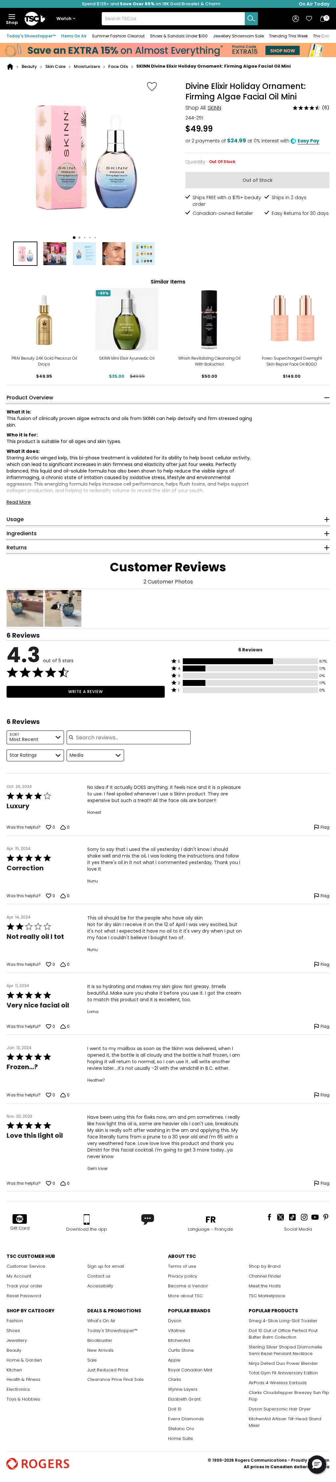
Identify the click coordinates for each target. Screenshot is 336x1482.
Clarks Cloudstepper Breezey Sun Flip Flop (289, 1395)
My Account (19, 1276)
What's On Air (101, 1321)
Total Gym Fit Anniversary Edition (283, 1373)
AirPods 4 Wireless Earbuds (278, 1383)
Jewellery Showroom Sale (238, 36)
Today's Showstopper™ (31, 36)
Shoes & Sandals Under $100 (179, 36)
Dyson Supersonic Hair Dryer (280, 1409)
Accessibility (100, 1286)
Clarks (174, 1379)
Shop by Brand (265, 1266)
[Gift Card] (20, 1219)
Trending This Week (288, 36)
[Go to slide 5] (95, 237)
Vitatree (176, 1330)
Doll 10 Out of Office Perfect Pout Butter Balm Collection (283, 1333)
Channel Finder (265, 1276)
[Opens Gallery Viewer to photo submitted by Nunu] (25, 608)
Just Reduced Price (107, 1370)
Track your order (24, 1286)
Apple (174, 1360)
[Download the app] (86, 1219)
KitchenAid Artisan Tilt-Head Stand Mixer (285, 1422)
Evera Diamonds (186, 1419)
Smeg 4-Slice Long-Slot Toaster (283, 1321)
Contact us (99, 1276)
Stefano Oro (181, 1429)
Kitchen (14, 1370)
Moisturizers (87, 66)
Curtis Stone (181, 1350)
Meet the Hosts (265, 1286)
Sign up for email (105, 1266)
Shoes (13, 1330)
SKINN (214, 108)
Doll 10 (174, 1409)
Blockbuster (99, 1340)
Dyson (174, 1321)
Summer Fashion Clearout (118, 36)
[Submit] (251, 18)
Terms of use (182, 1266)
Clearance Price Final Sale (115, 1379)
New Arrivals (100, 1350)
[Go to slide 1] (74, 237)
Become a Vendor (188, 1286)
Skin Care (55, 66)
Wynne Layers (183, 1389)
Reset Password (24, 1296)
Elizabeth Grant (184, 1399)
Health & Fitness (23, 1379)
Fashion (15, 1321)
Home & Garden (24, 1360)
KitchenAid (179, 1340)
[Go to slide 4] (90, 237)
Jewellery (17, 1340)
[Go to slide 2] (79, 237)
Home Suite (180, 1438)
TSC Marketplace (267, 1296)
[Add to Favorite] (152, 86)
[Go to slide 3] (84, 237)
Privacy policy (182, 1276)
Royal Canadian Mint (190, 1370)
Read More (19, 502)
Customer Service (26, 1266)
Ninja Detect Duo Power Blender (283, 1363)
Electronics (18, 1389)
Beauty (29, 66)
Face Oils (118, 66)
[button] (67, 19)
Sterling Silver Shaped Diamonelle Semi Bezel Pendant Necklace (285, 1350)
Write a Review (85, 691)
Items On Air (74, 36)
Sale (92, 1360)
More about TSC (185, 1296)
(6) (325, 107)
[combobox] (180, 18)
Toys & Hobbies (23, 1399)
